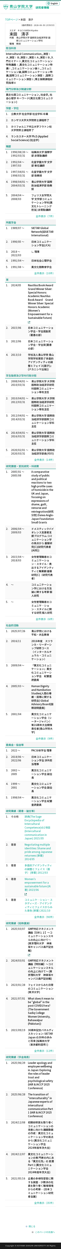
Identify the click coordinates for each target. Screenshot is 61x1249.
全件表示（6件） (45, 619)
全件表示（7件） (45, 216)
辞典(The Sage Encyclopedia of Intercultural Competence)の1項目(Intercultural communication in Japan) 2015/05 (37, 827)
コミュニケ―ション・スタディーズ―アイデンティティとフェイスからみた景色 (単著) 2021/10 (39, 905)
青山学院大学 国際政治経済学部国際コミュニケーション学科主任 (43, 421)
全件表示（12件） (44, 1051)
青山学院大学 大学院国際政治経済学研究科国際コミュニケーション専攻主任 (43, 386)
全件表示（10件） (44, 273)
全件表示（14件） (44, 459)
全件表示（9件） (45, 738)
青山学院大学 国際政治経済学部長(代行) (43, 451)
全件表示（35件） (44, 1203)
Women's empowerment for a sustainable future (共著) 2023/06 (38, 884)
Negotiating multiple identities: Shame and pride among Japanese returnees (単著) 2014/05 (38, 852)
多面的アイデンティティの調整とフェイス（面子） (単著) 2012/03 (38, 868)
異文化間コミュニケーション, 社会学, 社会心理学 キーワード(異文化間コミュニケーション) (29, 98)
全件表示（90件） (44, 917)
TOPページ (11, 19)
